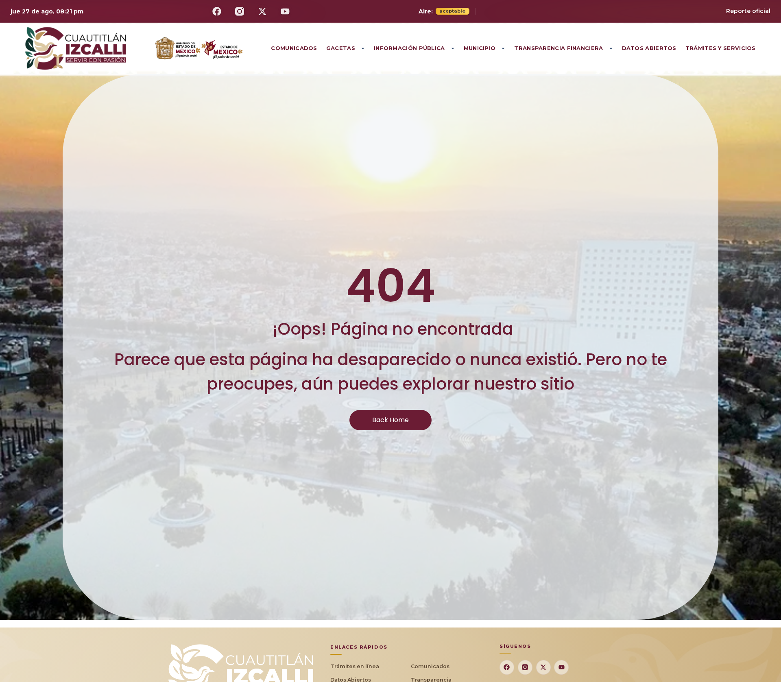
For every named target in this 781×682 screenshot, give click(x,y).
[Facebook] (216, 11)
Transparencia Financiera (558, 48)
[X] (262, 11)
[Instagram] (239, 11)
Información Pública (409, 48)
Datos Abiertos (649, 48)
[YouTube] (285, 11)
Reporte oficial (748, 11)
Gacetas (340, 48)
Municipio (480, 48)
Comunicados (294, 48)
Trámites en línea (354, 666)
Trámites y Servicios (720, 48)
